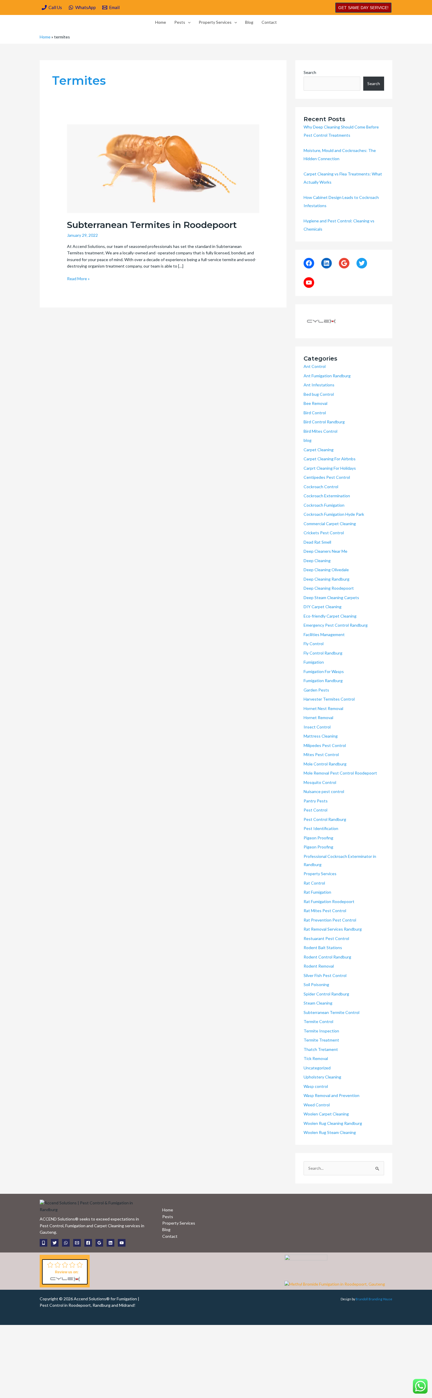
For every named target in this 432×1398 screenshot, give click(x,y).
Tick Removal (316, 1058)
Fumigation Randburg (323, 680)
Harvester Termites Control (329, 699)
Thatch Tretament (321, 1049)
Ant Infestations (319, 384)
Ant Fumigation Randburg (327, 375)
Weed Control (317, 1104)
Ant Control (315, 366)
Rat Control (314, 882)
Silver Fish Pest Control (325, 975)
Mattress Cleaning (321, 735)
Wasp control (316, 1086)
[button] (363, 8)
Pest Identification (321, 828)
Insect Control (317, 726)
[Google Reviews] (99, 1243)
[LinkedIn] (326, 263)
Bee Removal (315, 403)
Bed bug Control (319, 394)
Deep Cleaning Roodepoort (329, 588)
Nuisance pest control (324, 791)
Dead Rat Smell (317, 542)
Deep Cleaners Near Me (325, 551)
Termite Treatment (321, 1039)
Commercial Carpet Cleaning (330, 523)
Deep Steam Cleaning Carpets (331, 597)
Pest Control (315, 809)
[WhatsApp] (66, 1243)
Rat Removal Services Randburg (333, 929)
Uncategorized (317, 1067)
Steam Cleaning (318, 1002)
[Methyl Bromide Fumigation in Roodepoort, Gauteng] (334, 1283)
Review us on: (66, 1272)
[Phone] (43, 1243)
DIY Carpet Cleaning (322, 606)
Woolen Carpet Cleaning (326, 1113)
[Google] (344, 263)
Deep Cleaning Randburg (326, 579)
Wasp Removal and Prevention (331, 1095)
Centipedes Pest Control (327, 477)
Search (310, 72)
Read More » (78, 278)
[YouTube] (309, 282)
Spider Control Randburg (326, 993)
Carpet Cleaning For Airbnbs (330, 458)
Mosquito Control (320, 782)
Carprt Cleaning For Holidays (330, 468)
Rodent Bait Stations (323, 947)
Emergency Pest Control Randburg (336, 625)
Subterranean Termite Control (331, 1012)
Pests (179, 22)
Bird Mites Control (320, 431)
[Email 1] (77, 1243)
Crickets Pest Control (324, 532)
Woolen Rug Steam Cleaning (330, 1132)
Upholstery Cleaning (322, 1076)
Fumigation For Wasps (324, 671)
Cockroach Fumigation (324, 505)
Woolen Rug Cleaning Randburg (333, 1123)
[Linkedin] (110, 1243)
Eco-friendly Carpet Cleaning (330, 615)
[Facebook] (309, 263)
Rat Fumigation (317, 892)
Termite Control (318, 1021)
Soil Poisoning (316, 984)
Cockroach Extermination (327, 495)
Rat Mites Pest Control (325, 910)
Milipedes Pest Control (325, 745)
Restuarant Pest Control (326, 938)
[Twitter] (361, 263)
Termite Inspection (321, 1030)
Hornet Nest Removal (323, 708)
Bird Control (315, 412)
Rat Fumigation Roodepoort (329, 901)
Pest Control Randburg (325, 819)
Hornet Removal (318, 717)
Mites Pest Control (321, 754)
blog (308, 440)
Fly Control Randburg (323, 652)
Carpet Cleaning (319, 449)
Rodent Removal (319, 965)
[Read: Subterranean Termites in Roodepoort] (163, 167)
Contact (269, 22)
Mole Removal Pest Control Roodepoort (340, 772)
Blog (249, 22)
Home (160, 22)
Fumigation (314, 662)
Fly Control (314, 643)
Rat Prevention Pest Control (330, 919)
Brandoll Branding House (374, 1299)
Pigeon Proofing (318, 837)
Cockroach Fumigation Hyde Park (334, 514)
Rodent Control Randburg (327, 956)
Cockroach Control (321, 486)
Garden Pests (316, 689)
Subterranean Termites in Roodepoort (152, 224)
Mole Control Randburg (325, 763)
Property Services (215, 22)
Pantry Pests (316, 800)
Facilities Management (324, 634)
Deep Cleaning (317, 560)
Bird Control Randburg (324, 421)
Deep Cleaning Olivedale (326, 569)
